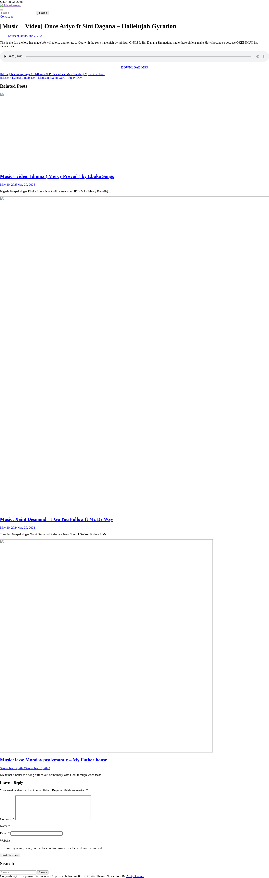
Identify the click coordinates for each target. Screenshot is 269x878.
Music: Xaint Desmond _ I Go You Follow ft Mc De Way (56, 519)
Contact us (6, 16)
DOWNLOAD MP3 (134, 67)
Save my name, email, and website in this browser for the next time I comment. (54, 848)
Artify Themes (135, 876)
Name (5, 826)
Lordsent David (17, 35)
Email (5, 833)
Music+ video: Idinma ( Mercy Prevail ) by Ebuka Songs (57, 176)
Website (5, 840)
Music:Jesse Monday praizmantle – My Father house (53, 759)
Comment (7, 819)
